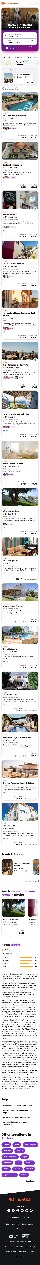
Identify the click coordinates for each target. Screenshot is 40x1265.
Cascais (17, 1169)
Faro (18, 1163)
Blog (7, 1224)
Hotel (5, 780)
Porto (17, 1145)
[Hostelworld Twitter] (13, 1210)
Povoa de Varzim (10, 1157)
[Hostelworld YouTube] (22, 1210)
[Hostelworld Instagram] (17, 1210)
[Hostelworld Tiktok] (31, 1210)
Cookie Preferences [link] (20, 1256)
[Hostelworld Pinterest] (26, 1210)
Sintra (6, 1169)
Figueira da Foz (9, 1175)
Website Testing (24, 1251)
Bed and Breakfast (28, 1224)
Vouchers (14, 1251)
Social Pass (20, 1228)
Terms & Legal (30, 1247)
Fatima (24, 1175)
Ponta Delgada (30, 1145)
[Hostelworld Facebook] (8, 1210)
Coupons (7, 1251)
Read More (14, 89)
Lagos (24, 1157)
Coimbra (20, 1151)
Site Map (33, 1251)
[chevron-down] (20, 952)
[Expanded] (4, 57)
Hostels (13, 1224)
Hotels (19, 1224)
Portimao (7, 1151)
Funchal (29, 1169)
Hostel (5, 113)
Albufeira (7, 1163)
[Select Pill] (32, 3)
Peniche (29, 1163)
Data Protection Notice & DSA (14, 1247)
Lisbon (6, 1145)
